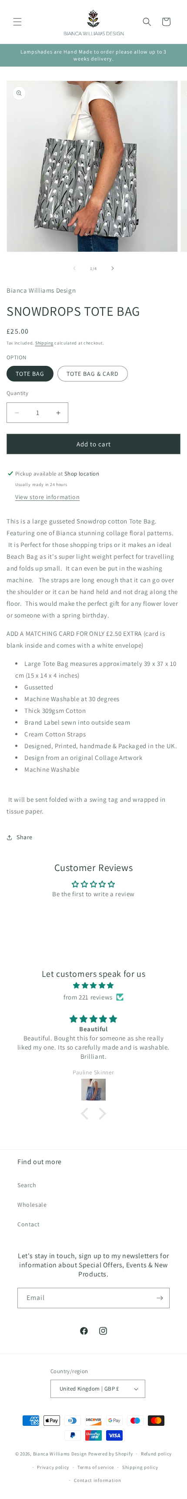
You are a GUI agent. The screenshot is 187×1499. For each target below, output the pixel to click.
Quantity (17, 393)
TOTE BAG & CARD (93, 374)
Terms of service (95, 1467)
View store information (47, 497)
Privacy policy (53, 1467)
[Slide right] (112, 268)
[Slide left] (74, 268)
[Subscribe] (159, 1298)
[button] (17, 21)
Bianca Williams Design (60, 1454)
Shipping (44, 343)
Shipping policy (140, 1467)
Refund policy (156, 1454)
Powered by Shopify (110, 1454)
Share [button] (25, 837)
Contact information (97, 1480)
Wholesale (32, 1205)
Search (27, 1185)
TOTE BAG (30, 374)
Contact (28, 1224)
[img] (93, 985)
